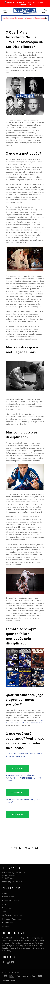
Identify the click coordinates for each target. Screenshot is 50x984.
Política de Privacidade (12, 915)
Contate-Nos (7, 923)
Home (4, 893)
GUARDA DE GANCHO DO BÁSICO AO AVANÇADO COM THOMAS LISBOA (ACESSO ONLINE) (23, 778)
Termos (5, 911)
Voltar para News (26, 848)
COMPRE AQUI (17, 768)
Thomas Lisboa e (21, 723)
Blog (4, 904)
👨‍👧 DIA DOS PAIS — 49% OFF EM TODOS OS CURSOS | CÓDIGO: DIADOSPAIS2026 (25, 3)
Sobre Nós (6, 908)
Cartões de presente (10, 900)
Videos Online (8, 897)
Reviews (5, 926)
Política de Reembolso (11, 919)
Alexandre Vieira (35, 723)
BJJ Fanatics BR (13, 972)
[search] (25, 18)
